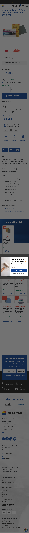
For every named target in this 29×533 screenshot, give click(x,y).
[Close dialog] (26, 258)
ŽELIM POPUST (19, 270)
